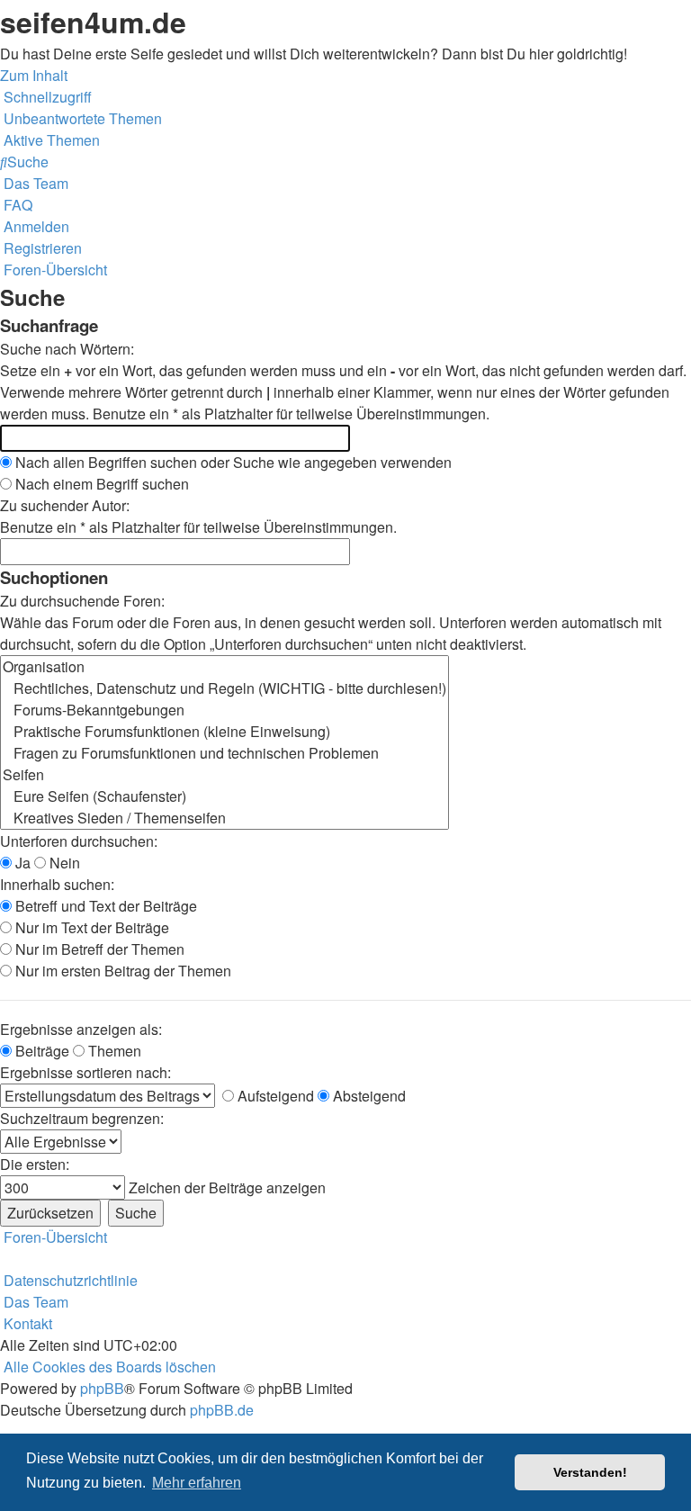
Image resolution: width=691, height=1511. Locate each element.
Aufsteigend (274, 1095)
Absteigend (367, 1095)
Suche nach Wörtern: (67, 348)
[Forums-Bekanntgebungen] (224, 710)
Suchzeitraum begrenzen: (82, 1118)
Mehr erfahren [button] (196, 1482)
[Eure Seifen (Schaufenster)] (224, 796)
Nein (63, 862)
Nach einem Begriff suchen (100, 483)
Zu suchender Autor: (65, 505)
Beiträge (40, 1050)
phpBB (102, 1388)
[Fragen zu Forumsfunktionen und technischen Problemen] (224, 753)
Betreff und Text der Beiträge (104, 905)
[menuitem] (81, 118)
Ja (21, 862)
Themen (113, 1050)
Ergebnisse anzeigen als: (81, 1029)
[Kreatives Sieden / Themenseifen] (224, 818)
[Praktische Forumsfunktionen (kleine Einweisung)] (224, 731)
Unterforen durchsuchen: (78, 841)
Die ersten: (34, 1164)
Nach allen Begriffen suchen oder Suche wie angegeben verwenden (232, 462)
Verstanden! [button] (590, 1472)
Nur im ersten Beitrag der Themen (121, 970)
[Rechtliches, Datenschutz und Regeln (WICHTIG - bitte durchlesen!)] (224, 688)
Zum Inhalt (33, 75)
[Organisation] (224, 667)
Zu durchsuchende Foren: (82, 600)
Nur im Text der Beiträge (90, 927)
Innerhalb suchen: (57, 884)
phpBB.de (222, 1409)
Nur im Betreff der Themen (98, 949)
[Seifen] (224, 775)
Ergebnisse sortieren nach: (85, 1072)
